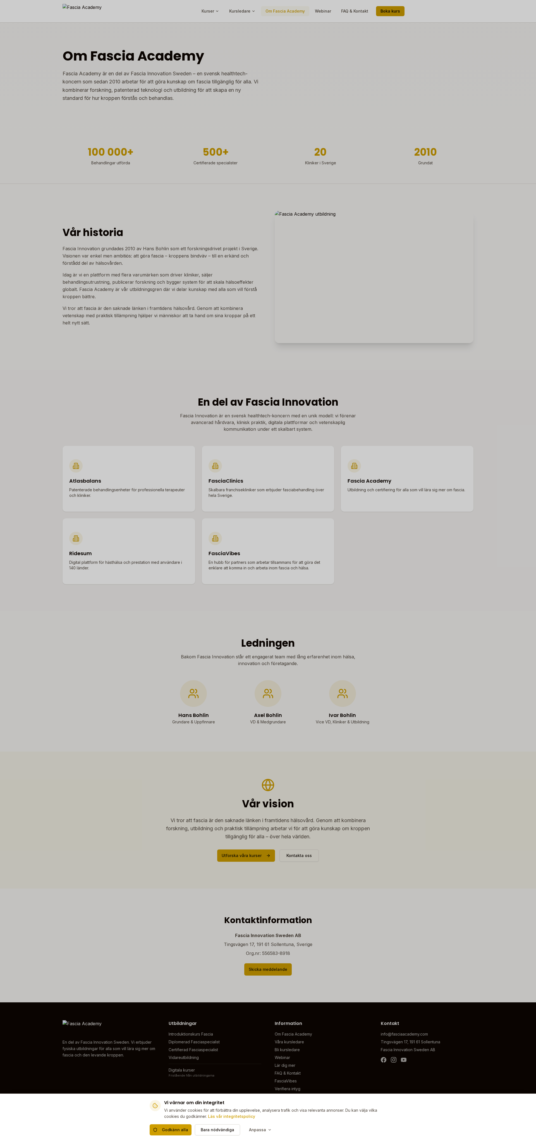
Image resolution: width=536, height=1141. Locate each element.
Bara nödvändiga (217, 1129)
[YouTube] (403, 1060)
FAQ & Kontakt (354, 11)
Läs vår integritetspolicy (231, 1116)
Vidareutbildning (184, 1057)
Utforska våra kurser (242, 855)
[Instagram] (393, 1060)
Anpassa (257, 1129)
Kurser (208, 11)
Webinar (323, 11)
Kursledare (239, 11)
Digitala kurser (182, 1070)
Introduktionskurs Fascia (191, 1034)
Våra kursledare (289, 1041)
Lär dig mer (285, 1065)
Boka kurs (390, 11)
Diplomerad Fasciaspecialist (194, 1041)
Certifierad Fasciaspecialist (193, 1049)
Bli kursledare (287, 1049)
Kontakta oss (299, 855)
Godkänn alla (175, 1129)
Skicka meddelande (268, 969)
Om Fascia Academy (285, 11)
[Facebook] (383, 1060)
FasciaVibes (286, 1081)
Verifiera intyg (287, 1088)
